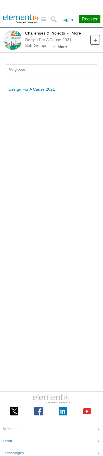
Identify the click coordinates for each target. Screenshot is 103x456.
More (76, 33)
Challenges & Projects (45, 33)
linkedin (63, 411)
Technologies (13, 453)
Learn (7, 441)
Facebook (38, 411)
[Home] (21, 19)
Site (44, 19)
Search (54, 19)
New (95, 40)
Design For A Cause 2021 (32, 89)
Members (10, 429)
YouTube (87, 411)
